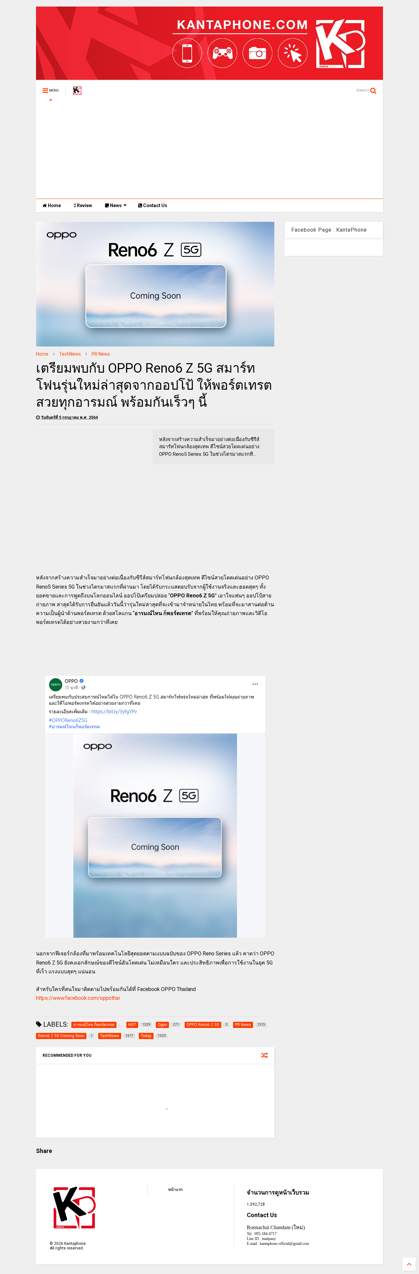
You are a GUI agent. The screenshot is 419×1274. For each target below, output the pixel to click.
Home (54, 205)
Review (84, 205)
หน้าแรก (175, 1189)
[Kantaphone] (77, 92)
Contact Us (154, 205)
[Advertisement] (209, 149)
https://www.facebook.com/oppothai (78, 998)
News (115, 205)
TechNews (70, 354)
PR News (101, 354)
